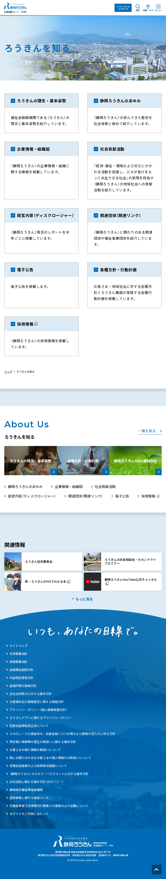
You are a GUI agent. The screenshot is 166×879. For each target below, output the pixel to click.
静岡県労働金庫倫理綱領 (26, 790)
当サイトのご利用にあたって (29, 814)
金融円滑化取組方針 (23, 685)
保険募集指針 (19, 661)
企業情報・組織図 (69, 486)
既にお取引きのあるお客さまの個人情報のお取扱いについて (50, 757)
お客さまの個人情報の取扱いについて (35, 749)
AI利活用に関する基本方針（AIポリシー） (37, 782)
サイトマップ (19, 645)
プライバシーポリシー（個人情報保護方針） (38, 709)
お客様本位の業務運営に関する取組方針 (37, 701)
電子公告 (122, 496)
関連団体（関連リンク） (85, 496)
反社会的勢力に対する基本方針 (31, 693)
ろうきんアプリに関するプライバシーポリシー (41, 717)
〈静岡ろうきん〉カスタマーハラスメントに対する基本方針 (49, 774)
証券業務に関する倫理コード (29, 798)
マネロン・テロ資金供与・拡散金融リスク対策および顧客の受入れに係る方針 (62, 733)
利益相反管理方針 (22, 677)
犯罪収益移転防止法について (29, 725)
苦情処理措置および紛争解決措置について (38, 766)
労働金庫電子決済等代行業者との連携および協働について (49, 806)
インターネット (123, 7)
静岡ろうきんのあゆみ (25, 486)
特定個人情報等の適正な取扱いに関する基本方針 (43, 741)
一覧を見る (147, 430)
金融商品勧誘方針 (22, 669)
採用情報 (148, 496)
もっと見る (84, 599)
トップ (8, 371)
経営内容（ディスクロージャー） (32, 496)
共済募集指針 (19, 653)
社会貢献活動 (105, 486)
